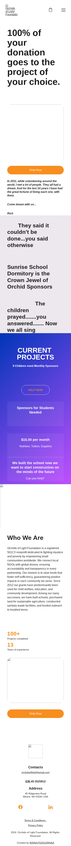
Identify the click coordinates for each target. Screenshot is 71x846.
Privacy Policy (35, 825)
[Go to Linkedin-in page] (50, 807)
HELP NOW (35, 390)
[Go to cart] (50, 10)
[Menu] (63, 10)
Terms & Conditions (34, 820)
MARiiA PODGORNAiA (42, 842)
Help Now (35, 170)
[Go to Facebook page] (22, 807)
